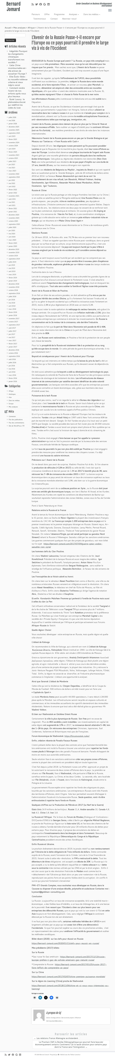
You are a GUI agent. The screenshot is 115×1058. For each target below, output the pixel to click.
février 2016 (13, 378)
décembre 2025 (14, 127)
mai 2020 (12, 234)
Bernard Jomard (13, 6)
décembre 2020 (14, 215)
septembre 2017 (14, 325)
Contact (54, 18)
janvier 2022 (13, 193)
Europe (11, 404)
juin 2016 (12, 366)
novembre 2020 (14, 218)
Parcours (36, 14)
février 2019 (13, 278)
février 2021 (13, 208)
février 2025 (13, 139)
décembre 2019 (14, 249)
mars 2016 (12, 375)
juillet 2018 (12, 296)
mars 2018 (12, 309)
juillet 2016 (12, 362)
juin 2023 (12, 164)
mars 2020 (12, 240)
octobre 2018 (13, 290)
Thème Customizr (75, 1055)
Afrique (31, 27)
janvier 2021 (13, 212)
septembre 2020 (14, 224)
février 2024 (13, 152)
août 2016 (12, 359)
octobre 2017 (13, 322)
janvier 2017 (13, 347)
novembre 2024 (14, 142)
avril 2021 (12, 205)
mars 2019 (12, 274)
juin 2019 (12, 265)
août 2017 (12, 328)
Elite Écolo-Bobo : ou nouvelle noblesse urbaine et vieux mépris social (17, 80)
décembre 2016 (14, 350)
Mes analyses (19, 27)
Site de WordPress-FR (16, 426)
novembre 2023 (14, 155)
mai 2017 (12, 337)
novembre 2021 (14, 196)
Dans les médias (91, 14)
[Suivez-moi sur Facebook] (41, 4)
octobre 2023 (13, 158)
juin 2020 (12, 230)
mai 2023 (12, 168)
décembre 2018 (14, 284)
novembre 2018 (14, 287)
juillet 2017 (12, 331)
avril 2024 (12, 149)
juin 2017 (12, 334)
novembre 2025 (14, 130)
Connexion (12, 416)
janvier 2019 (13, 281)
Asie (10, 397)
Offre (46, 14)
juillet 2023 (12, 161)
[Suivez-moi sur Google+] (45, 4)
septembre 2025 (14, 133)
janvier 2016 (13, 381)
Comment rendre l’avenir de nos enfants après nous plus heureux (17, 92)
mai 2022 (12, 183)
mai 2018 (12, 303)
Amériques (12, 394)
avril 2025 (12, 136)
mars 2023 (12, 171)
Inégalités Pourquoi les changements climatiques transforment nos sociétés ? (17, 57)
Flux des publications (16, 420)
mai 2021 (12, 202)
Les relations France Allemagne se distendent (56, 1038)
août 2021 (12, 199)
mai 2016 (12, 369)
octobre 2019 (13, 256)
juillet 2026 (12, 117)
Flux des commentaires (16, 423)
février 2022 (13, 190)
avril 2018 (12, 306)
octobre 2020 (13, 221)
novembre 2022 (14, 174)
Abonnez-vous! (69, 18)
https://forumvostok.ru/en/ (76, 736)
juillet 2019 (12, 262)
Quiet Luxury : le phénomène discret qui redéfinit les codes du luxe (16, 103)
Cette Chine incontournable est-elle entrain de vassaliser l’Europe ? (17, 69)
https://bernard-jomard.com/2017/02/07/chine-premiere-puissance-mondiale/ (68, 976)
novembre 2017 (14, 318)
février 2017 (13, 344)
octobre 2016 (13, 353)
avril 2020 (12, 237)
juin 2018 (12, 300)
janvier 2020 (13, 246)
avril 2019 (12, 271)
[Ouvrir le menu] (110, 10)
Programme (59, 14)
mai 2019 (12, 268)
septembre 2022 (14, 177)
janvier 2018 (13, 315)
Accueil (8, 27)
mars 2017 (12, 340)
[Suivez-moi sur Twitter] (37, 4)
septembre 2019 (14, 259)
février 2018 (13, 312)
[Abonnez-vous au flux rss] (33, 4)
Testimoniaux (39, 18)
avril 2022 (12, 186)
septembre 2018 (14, 293)
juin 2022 (12, 180)
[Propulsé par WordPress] (58, 1054)
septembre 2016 (14, 356)
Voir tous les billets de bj (54, 1021)
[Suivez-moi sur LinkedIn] (49, 4)
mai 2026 (12, 120)
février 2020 (13, 243)
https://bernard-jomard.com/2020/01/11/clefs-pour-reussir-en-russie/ (65, 943)
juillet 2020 (12, 227)
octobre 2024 (13, 146)
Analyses (73, 14)
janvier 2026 (13, 124)
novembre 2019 (14, 252)
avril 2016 (12, 372)
